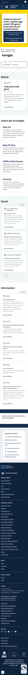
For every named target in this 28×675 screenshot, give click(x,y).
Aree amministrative (6, 483)
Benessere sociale (5, 51)
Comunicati (4, 566)
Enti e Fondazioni (5, 489)
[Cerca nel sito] (24, 7)
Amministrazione (5, 511)
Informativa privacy (6, 616)
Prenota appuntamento (13, 448)
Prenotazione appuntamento (8, 606)
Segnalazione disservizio (7, 608)
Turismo (3, 552)
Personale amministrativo (7, 494)
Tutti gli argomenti (10, 49)
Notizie (9, 83)
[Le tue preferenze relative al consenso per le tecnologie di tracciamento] (2, 672)
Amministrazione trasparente (8, 613)
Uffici (2, 486)
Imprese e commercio (6, 536)
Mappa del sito (4, 638)
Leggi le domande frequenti (14, 437)
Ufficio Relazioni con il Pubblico (9, 596)
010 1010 (12, 600)
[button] (22, 205)
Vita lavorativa (4, 555)
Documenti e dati (5, 497)
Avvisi (2, 563)
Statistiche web (5, 623)
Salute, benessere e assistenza (9, 546)
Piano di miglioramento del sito (9, 646)
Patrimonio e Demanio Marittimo (9, 541)
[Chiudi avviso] (24, 16)
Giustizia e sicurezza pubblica (8, 533)
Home (2, 49)
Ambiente (3, 508)
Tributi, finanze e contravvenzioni (9, 549)
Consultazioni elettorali (7, 522)
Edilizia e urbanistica (6, 527)
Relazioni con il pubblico (7, 544)
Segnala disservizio (12, 451)
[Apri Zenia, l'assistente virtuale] (24, 669)
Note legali (4, 618)
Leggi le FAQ (4, 603)
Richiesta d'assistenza (6, 611)
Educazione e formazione (7, 530)
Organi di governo (5, 481)
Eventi (2, 580)
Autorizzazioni (4, 517)
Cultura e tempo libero (6, 525)
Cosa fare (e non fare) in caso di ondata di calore (14, 33)
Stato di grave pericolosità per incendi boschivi (13, 39)
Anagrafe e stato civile (7, 514)
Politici (2, 491)
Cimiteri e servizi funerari (7, 519)
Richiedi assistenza (12, 440)
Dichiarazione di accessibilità (8, 621)
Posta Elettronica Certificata (8, 598)
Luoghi (2, 578)
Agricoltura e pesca (6, 506)
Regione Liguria (5, 2)
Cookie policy (4, 641)
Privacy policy (4, 643)
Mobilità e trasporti (6, 538)
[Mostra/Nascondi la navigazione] (2, 6)
